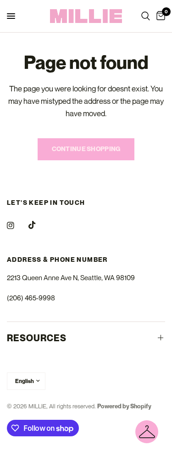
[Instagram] (17, 225)
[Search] (145, 16)
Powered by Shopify (124, 406)
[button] (146, 431)
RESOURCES (37, 338)
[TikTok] (38, 225)
